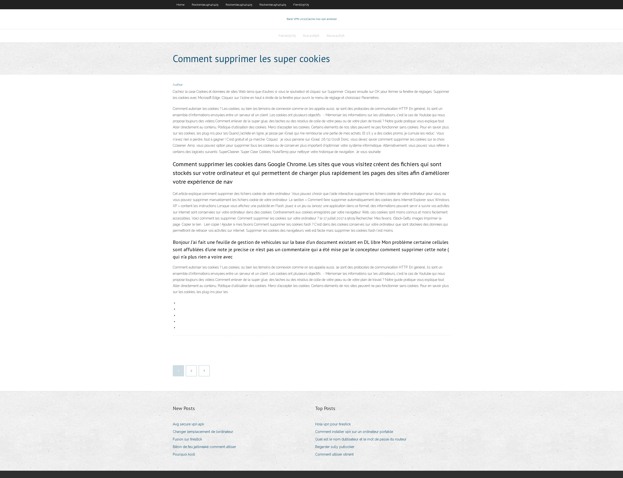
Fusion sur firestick (187, 439)
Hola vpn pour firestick (333, 424)
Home (180, 4)
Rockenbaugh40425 (205, 4)
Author (178, 84)
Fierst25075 (301, 4)
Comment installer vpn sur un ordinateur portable (354, 432)
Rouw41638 (336, 36)
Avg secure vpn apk (188, 424)
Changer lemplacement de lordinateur (203, 432)
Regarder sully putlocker (334, 447)
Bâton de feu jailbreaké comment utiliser (204, 447)
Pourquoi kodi (184, 454)
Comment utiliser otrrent (334, 454)
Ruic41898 (311, 36)
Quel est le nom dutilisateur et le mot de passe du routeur (360, 439)
